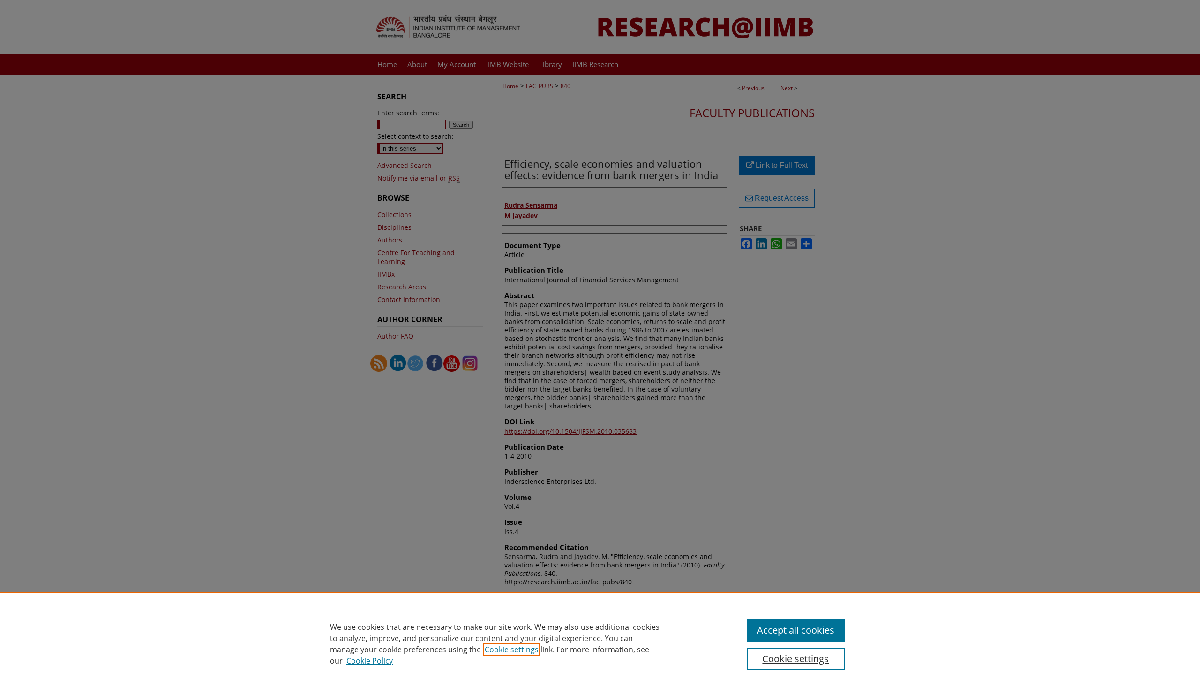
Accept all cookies (795, 630)
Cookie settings (512, 649)
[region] (600, 643)
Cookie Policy (369, 661)
